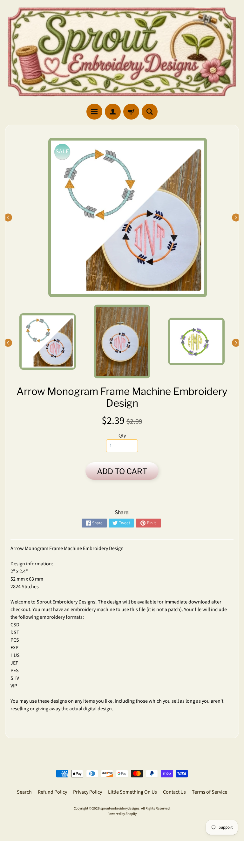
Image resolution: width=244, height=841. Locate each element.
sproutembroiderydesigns (119, 808)
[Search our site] (150, 112)
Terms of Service (209, 792)
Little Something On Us (132, 792)
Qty (122, 435)
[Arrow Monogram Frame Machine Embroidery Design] (47, 341)
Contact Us (174, 792)
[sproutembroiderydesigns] (122, 52)
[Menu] (94, 112)
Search (24, 792)
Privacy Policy (87, 792)
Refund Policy (52, 792)
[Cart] (131, 112)
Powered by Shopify (122, 813)
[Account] (113, 112)
